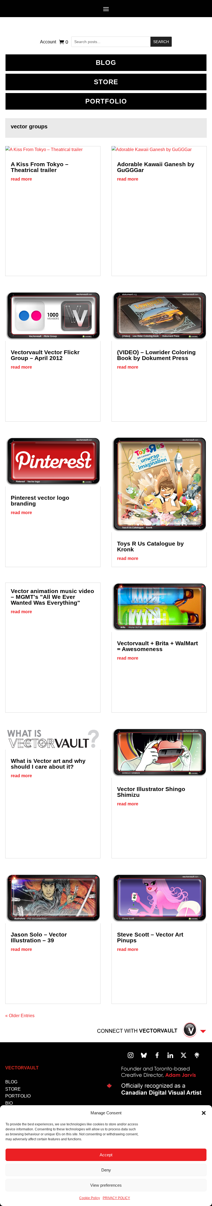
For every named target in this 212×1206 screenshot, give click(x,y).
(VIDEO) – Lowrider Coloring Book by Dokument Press (156, 355)
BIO (9, 1103)
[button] (203, 1113)
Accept (106, 1154)
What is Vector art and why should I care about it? (48, 764)
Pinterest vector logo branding (40, 500)
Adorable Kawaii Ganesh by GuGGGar (155, 167)
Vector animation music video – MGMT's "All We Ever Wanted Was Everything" (52, 597)
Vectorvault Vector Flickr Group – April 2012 (45, 355)
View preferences (106, 1185)
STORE (13, 1089)
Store (106, 82)
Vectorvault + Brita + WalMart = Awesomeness (157, 646)
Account (48, 42)
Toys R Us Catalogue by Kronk (150, 546)
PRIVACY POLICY (116, 1198)
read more (21, 179)
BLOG (106, 62)
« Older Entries (20, 1015)
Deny (106, 1170)
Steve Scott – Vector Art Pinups (150, 937)
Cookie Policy (89, 1198)
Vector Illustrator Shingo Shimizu (151, 792)
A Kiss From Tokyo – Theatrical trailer (39, 167)
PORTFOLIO (18, 1096)
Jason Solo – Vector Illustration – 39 (39, 937)
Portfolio (106, 101)
